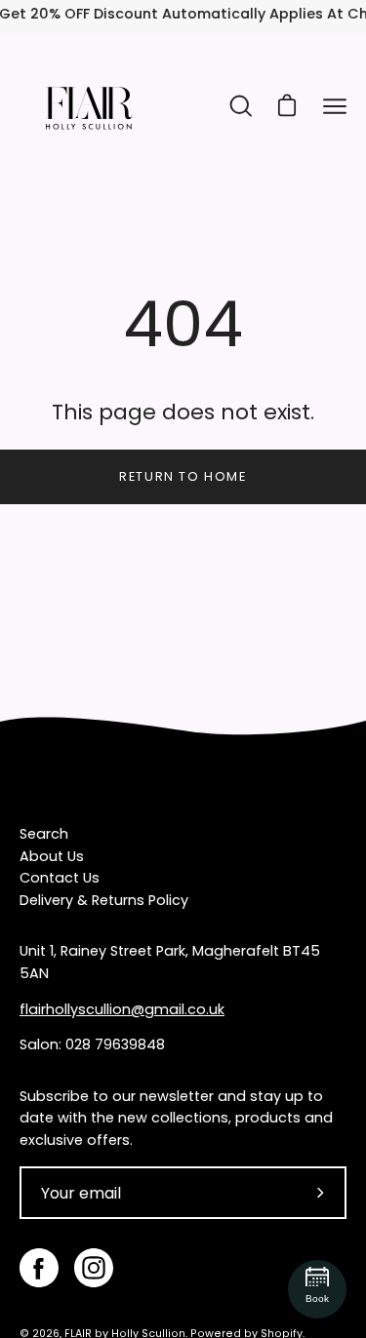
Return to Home (182, 476)
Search (44, 834)
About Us (52, 856)
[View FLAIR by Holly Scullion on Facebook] (39, 1267)
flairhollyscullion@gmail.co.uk (122, 1009)
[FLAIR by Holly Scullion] (88, 106)
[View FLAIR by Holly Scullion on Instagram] (93, 1267)
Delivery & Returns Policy (104, 900)
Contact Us (60, 877)
